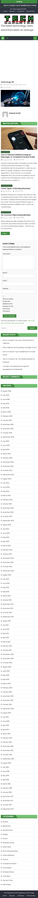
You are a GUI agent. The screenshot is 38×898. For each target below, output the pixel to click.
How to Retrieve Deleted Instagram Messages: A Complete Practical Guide (18, 156)
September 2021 (8, 617)
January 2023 (7, 554)
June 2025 (6, 445)
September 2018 (8, 759)
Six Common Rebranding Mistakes (16, 215)
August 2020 (7, 667)
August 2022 (7, 575)
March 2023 (7, 546)
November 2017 (8, 801)
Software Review (8, 872)
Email (5, 281)
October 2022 (7, 567)
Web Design (7, 884)
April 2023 (6, 541)
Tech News (6, 876)
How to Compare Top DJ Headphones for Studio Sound (19, 353)
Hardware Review (7, 186)
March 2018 (6, 784)
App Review (6, 826)
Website (5, 289)
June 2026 (6, 399)
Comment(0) (7, 87)
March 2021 (6, 642)
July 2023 (6, 529)
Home (5, 11)
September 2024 (8, 475)
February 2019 (7, 738)
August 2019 (7, 713)
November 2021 (8, 608)
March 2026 (7, 412)
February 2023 (7, 550)
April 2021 (6, 638)
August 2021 (7, 621)
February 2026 (7, 416)
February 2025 (7, 458)
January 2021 (7, 650)
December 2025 (8, 424)
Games (5, 838)
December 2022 (8, 558)
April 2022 (6, 592)
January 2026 (7, 420)
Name (5, 273)
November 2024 (8, 466)
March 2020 (7, 684)
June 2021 (6, 629)
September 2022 (8, 571)
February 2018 (7, 788)
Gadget (5, 834)
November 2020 (8, 658)
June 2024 (6, 487)
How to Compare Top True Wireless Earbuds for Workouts (19, 360)
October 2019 (7, 704)
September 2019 (8, 709)
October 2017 (7, 805)
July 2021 (6, 625)
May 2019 (6, 725)
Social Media (5, 152)
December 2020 (8, 654)
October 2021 (7, 613)
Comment (7, 254)
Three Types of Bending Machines (15, 188)
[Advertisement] (19, 60)
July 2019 (6, 717)
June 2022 (6, 583)
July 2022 (6, 579)
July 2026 (6, 395)
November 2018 (8, 750)
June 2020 (6, 671)
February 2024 (7, 500)
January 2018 (7, 792)
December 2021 (8, 604)
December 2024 (8, 462)
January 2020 (7, 692)
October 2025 (7, 433)
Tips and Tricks (6, 212)
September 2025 (8, 437)
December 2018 (8, 746)
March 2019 (6, 734)
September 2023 (8, 521)
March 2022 (7, 596)
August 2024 (7, 479)
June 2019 (6, 721)
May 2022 (6, 587)
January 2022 (7, 600)
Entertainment (8, 830)
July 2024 (6, 483)
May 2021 (6, 633)
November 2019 (8, 700)
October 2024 (7, 470)
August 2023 (7, 525)
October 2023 (7, 516)
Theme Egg (30, 893)
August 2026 (7, 391)
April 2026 (6, 408)
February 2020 (7, 688)
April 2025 (6, 450)
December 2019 (8, 696)
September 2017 (8, 809)
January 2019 (7, 742)
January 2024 (7, 504)
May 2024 (6, 491)
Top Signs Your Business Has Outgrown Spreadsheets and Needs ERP (16, 367)
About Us (12, 11)
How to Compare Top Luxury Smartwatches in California (18, 341)
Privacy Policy (30, 11)
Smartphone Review (9, 864)
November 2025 (8, 429)
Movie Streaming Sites (10, 851)
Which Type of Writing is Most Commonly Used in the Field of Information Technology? (6, 233)
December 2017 (8, 796)
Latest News (7, 847)
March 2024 (7, 495)
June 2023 (6, 533)
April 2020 (6, 679)
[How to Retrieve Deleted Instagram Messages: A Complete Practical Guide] (19, 138)
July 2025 (6, 441)
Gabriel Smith (22, 85)
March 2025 (7, 454)
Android (5, 822)
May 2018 (6, 776)
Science (5, 859)
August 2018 (7, 763)
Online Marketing (8, 855)
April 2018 (6, 780)
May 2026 (6, 404)
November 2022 (8, 562)
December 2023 (8, 508)
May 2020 (6, 675)
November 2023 (8, 512)
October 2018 (7, 755)
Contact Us (20, 11)
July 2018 (6, 767)
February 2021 (7, 646)
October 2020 (7, 663)
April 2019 (6, 730)
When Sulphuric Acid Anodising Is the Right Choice (20, 347)
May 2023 (6, 537)
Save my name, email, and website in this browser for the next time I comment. (8, 305)
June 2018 (6, 771)
